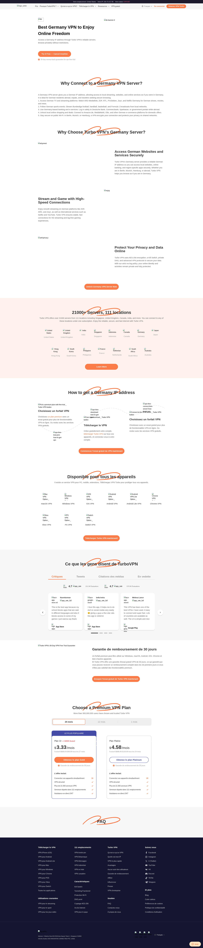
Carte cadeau (150, 899)
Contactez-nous (113, 908)
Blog (147, 895)
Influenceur (112, 882)
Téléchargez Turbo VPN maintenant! (101, 538)
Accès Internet (79, 908)
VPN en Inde (79, 869)
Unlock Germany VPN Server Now (101, 287)
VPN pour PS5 (43, 878)
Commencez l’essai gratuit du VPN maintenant (102, 451)
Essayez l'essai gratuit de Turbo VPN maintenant (116, 679)
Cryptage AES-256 (81, 903)
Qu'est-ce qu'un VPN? (69, 6)
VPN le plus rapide (115, 861)
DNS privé (78, 899)
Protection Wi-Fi (80, 895)
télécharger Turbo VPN (93, 434)
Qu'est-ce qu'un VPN (115, 853)
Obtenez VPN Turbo (176, 6)
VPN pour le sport (44, 908)
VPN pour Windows (45, 869)
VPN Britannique (80, 857)
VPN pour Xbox (44, 882)
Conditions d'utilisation (153, 912)
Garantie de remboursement (118, 874)
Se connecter (159, 6)
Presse (110, 886)
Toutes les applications (46, 890)
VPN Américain (80, 853)
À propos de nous (114, 912)
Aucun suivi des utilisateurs (118, 869)
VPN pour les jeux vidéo (47, 912)
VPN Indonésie (80, 865)
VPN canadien (79, 874)
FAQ (109, 903)
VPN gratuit (115, 6)
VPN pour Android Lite (46, 861)
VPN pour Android (45, 857)
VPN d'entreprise (114, 890)
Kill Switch (78, 887)
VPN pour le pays (81, 912)
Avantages (112, 865)
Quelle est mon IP (114, 857)
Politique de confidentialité (155, 908)
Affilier (110, 878)
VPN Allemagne (80, 861)
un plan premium (55, 417)
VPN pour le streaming (46, 903)
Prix (36, 6)
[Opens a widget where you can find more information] (195, 944)
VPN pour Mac (43, 865)
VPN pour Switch (44, 886)
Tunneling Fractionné (82, 891)
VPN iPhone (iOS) (45, 853)
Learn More (101, 367)
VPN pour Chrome (45, 874)
